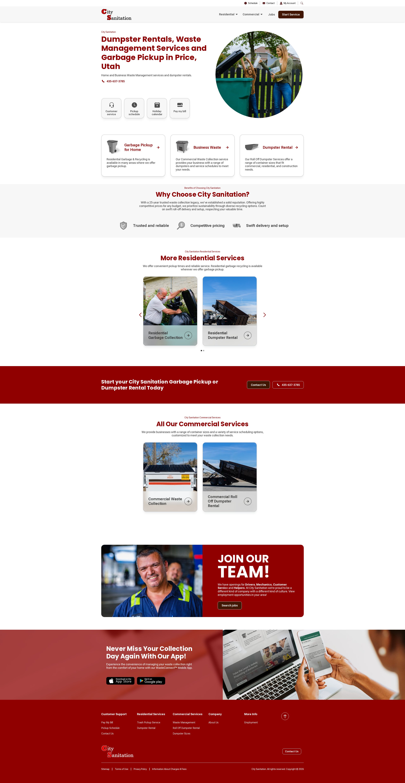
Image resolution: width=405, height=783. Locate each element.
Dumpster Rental (146, 728)
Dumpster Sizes (181, 733)
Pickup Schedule (110, 728)
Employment (251, 722)
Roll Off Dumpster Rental (186, 728)
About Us (213, 722)
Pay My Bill (107, 722)
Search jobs (230, 605)
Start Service (291, 14)
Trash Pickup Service (148, 722)
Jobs (271, 14)
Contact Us (258, 385)
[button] (228, 14)
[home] (116, 14)
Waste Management (184, 722)
